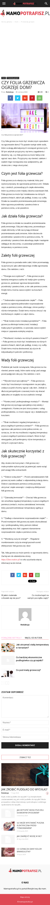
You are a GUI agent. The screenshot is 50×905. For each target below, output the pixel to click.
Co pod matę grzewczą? (28, 670)
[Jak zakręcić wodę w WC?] (8, 839)
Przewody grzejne (12, 78)
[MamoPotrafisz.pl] (25, 13)
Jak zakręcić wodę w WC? (29, 836)
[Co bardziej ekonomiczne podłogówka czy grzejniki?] (8, 660)
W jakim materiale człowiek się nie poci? (11, 596)
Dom (3, 78)
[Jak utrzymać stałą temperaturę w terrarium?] (8, 647)
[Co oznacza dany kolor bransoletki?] (8, 852)
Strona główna (6, 22)
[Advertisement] (25, 49)
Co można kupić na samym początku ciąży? (38, 596)
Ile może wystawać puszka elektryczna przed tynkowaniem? (30, 825)
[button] (46, 3)
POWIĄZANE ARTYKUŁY (11, 638)
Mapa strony (25, 897)
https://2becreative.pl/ (10, 559)
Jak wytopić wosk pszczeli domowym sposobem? (30, 811)
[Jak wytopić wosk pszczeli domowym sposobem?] (8, 813)
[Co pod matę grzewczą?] (8, 673)
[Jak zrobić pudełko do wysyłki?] (25, 774)
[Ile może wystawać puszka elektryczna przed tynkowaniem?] (8, 826)
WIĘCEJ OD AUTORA (33, 638)
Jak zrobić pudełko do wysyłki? (24, 789)
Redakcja (10, 92)
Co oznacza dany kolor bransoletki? (29, 850)
